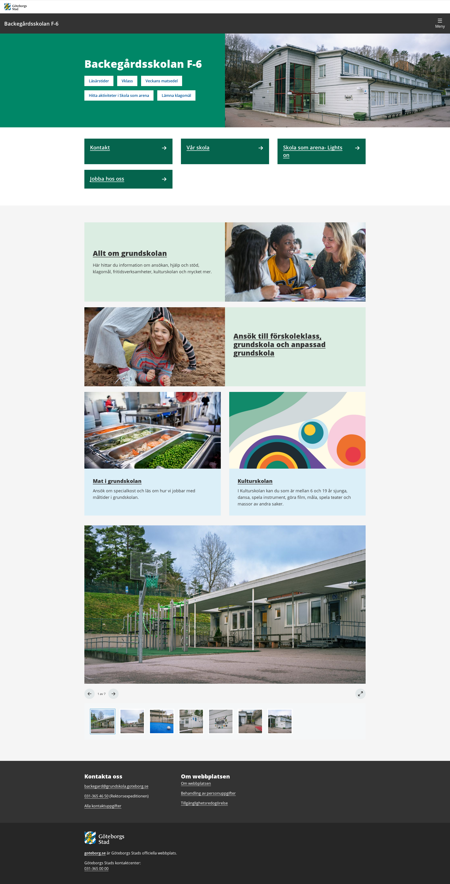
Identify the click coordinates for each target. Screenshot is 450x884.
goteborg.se (95, 853)
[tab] (102, 721)
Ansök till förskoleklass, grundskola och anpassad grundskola (279, 344)
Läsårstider (99, 80)
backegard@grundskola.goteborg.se (116, 786)
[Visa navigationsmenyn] (440, 23)
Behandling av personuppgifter (208, 793)
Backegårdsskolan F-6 (31, 23)
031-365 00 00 (96, 868)
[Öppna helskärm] (360, 694)
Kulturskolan (255, 480)
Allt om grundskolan (130, 253)
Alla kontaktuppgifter (102, 805)
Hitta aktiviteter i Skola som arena (119, 95)
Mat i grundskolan (117, 480)
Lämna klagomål (176, 95)
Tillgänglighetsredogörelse (204, 803)
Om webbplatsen (196, 783)
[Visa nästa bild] (113, 694)
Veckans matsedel (162, 80)
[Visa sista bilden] (89, 694)
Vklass (127, 80)
